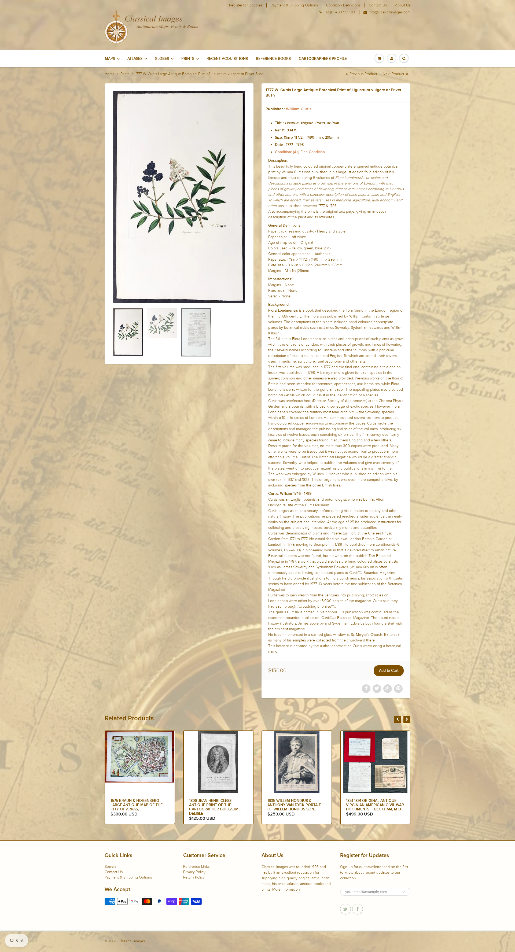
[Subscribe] (404, 892)
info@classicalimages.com (389, 12)
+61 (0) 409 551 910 (339, 12)
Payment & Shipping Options (294, 5)
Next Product (394, 74)
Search (110, 866)
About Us (402, 5)
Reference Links (196, 866)
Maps (110, 59)
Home (110, 74)
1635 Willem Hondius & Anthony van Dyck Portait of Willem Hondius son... (215, 805)
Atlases (134, 59)
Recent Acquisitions (227, 59)
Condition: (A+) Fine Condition (300, 152)
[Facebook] (357, 909)
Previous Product (362, 74)
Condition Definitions (343, 5)
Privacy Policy (194, 872)
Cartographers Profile (323, 59)
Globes (162, 59)
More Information (286, 889)
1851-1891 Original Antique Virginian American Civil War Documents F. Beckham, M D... (296, 805)
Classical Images (132, 941)
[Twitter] (345, 909)
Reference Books (273, 59)
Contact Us (378, 5)
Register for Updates (245, 5)
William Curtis (298, 109)
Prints (187, 59)
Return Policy (194, 877)
